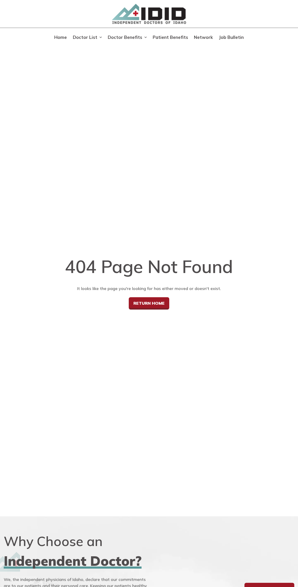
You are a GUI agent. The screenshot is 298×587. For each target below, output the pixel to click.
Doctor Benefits (125, 37)
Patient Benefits (170, 37)
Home (60, 37)
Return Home (149, 303)
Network (203, 37)
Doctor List (85, 37)
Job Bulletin (231, 37)
